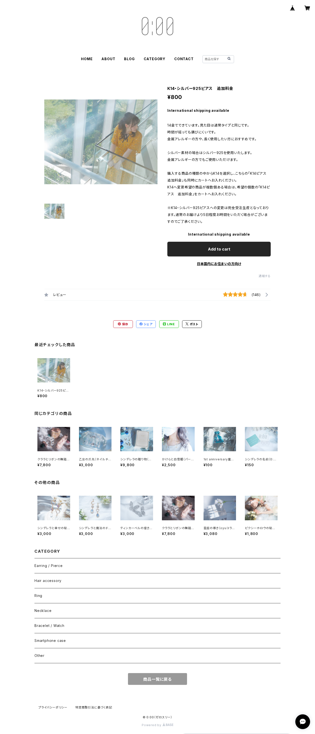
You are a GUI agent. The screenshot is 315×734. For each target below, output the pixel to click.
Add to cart (219, 249)
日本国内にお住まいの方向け (219, 264)
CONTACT (184, 59)
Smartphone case (50, 640)
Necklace (42, 610)
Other (39, 655)
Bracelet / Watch (49, 625)
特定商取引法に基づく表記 (93, 707)
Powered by (152, 725)
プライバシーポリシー (52, 707)
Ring (38, 595)
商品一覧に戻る (157, 679)
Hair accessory (48, 581)
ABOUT (108, 59)
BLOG (129, 59)
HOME (87, 59)
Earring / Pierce (48, 566)
